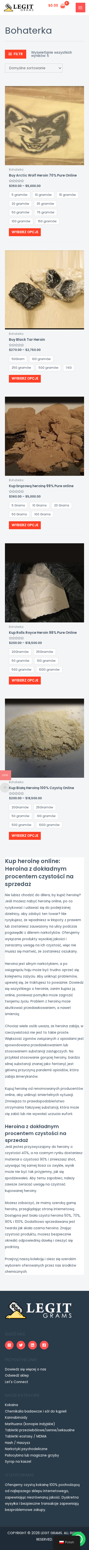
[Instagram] (9, 1345)
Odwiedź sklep (17, 1375)
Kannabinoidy (16, 1417)
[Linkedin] (32, 1345)
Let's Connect (16, 1382)
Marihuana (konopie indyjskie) (30, 1424)
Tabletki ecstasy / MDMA (25, 1436)
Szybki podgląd (44, 161)
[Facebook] (44, 1345)
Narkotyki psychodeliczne (26, 1449)
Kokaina (11, 1405)
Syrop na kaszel (18, 1461)
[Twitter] (21, 1345)
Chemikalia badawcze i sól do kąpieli (36, 1411)
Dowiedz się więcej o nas (25, 1369)
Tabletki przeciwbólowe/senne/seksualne (40, 1430)
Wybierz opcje (25, 232)
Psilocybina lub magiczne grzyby (32, 1455)
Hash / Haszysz (17, 1442)
